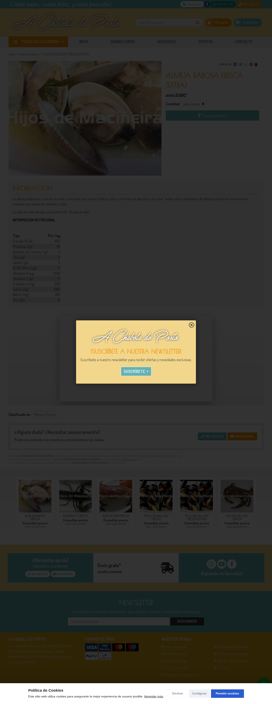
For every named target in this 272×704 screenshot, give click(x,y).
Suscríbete (134, 371)
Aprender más (153, 696)
